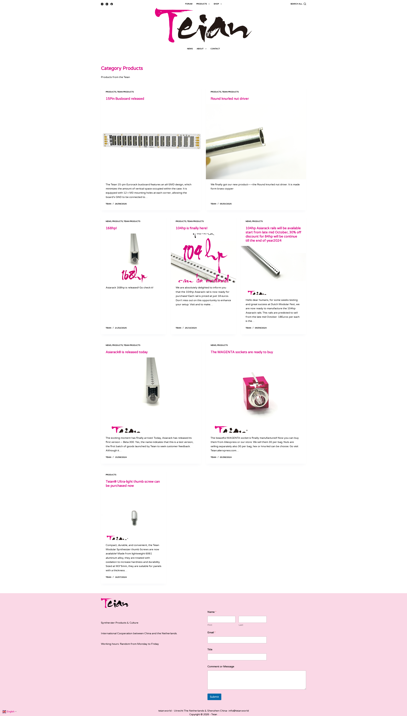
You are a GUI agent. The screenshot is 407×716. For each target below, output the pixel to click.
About (200, 49)
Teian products (125, 92)
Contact (215, 49)
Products (201, 4)
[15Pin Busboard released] (151, 141)
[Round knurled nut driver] (256, 141)
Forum (188, 4)
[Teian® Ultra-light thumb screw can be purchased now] (133, 515)
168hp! (111, 228)
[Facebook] (111, 4)
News (190, 49)
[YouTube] (107, 4)
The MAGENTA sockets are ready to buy (242, 352)
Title (209, 649)
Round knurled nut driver (230, 99)
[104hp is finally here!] (203, 258)
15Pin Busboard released (125, 99)
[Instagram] (102, 4)
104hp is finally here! (191, 228)
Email (211, 632)
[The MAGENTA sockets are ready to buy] (256, 395)
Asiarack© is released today (127, 352)
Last (241, 625)
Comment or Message (220, 666)
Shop (216, 4)
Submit (214, 697)
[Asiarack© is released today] (151, 395)
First (209, 625)
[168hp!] (133, 258)
